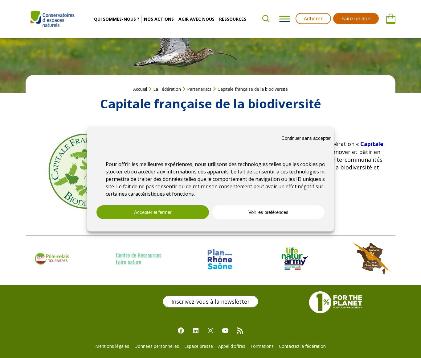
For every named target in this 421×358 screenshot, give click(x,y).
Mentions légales (112, 346)
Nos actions (159, 19)
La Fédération (167, 89)
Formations (262, 346)
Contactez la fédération (302, 346)
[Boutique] (390, 19)
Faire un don (355, 18)
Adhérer (313, 18)
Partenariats (199, 89)
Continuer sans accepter (306, 138)
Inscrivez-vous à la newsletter (210, 301)
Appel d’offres (231, 346)
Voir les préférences (268, 212)
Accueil (140, 89)
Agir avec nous (196, 19)
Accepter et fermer (153, 212)
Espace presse (198, 346)
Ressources (232, 19)
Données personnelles (156, 346)
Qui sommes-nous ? (116, 19)
